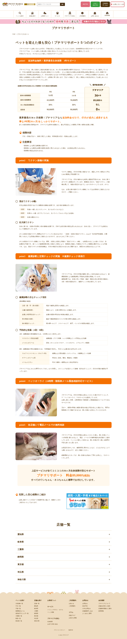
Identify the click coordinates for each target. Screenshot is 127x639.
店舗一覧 (36, 603)
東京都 (36, 616)
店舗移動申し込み (105, 4)
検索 (62, 4)
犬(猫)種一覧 (19, 603)
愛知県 (36, 606)
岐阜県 (36, 608)
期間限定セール (20, 611)
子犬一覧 (18, 606)
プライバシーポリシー (59, 630)
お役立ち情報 (73, 618)
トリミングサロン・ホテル (55, 609)
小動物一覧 (19, 616)
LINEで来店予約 (95, 4)
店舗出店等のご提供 (104, 606)
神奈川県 (36, 621)
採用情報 (101, 611)
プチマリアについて (104, 603)
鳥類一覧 (18, 618)
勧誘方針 (71, 630)
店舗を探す (38, 600)
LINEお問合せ (86, 608)
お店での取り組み (52, 624)
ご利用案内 (72, 606)
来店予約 (85, 4)
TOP (13, 34)
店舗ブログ (72, 615)
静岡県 (36, 613)
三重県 (36, 611)
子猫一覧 (18, 608)
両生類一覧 (19, 621)
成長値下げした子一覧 (22, 613)
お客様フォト (51, 600)
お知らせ (71, 603)
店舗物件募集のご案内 (104, 608)
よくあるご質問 (86, 613)
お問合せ (85, 603)
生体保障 (50, 621)
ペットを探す (20, 600)
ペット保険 (50, 612)
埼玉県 (36, 618)
